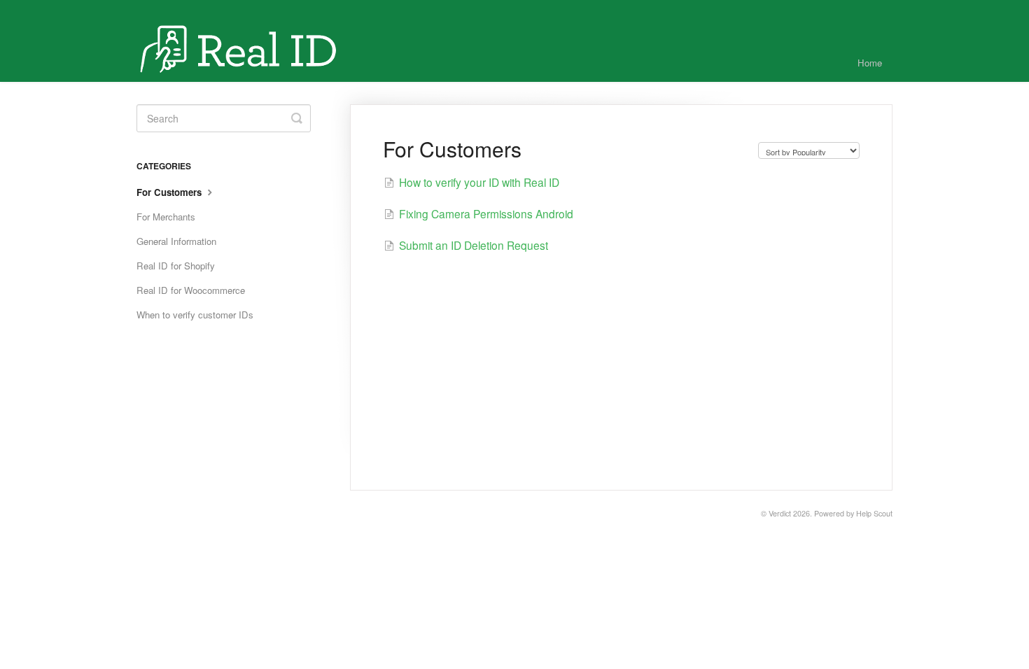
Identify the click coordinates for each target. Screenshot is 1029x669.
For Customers (170, 192)
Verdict (780, 513)
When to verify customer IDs (194, 314)
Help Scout (874, 513)
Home (870, 62)
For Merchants (165, 216)
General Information (176, 241)
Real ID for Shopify (175, 265)
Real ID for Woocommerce (190, 290)
